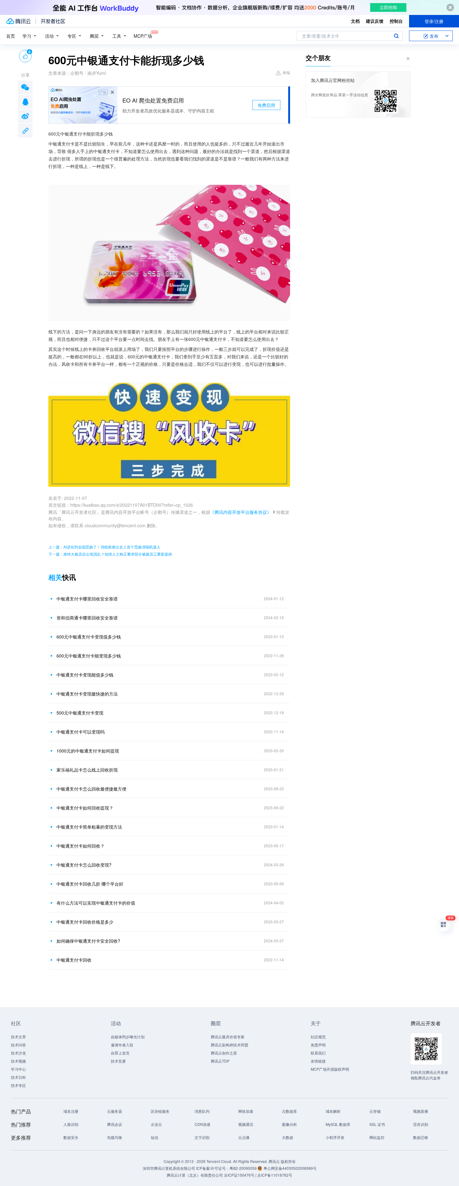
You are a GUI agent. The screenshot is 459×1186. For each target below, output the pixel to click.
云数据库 (289, 1111)
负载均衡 (114, 1137)
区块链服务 (160, 1111)
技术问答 (18, 1044)
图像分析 (289, 1124)
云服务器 (114, 1111)
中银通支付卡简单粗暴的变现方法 (89, 827)
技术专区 (18, 1085)
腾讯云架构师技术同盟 (229, 1044)
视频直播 (420, 1111)
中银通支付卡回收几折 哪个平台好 (90, 884)
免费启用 (266, 105)
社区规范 (318, 1036)
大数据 (287, 1137)
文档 (355, 21)
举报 (286, 72)
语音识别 (420, 1124)
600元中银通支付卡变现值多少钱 (89, 637)
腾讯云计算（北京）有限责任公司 (195, 1175)
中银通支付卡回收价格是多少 (85, 922)
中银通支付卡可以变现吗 (81, 732)
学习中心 (18, 1069)
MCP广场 (143, 36)
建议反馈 (374, 21)
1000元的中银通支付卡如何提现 (88, 751)
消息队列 (202, 1111)
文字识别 (202, 1137)
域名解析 (333, 1111)
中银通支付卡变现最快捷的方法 (87, 694)
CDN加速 (202, 1124)
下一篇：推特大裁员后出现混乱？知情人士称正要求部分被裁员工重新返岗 (110, 554)
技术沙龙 (18, 1052)
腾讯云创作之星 (224, 1052)
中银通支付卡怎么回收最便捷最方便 (91, 789)
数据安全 (70, 1137)
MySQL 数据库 (338, 1124)
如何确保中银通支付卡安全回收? (88, 941)
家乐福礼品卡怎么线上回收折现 (87, 770)
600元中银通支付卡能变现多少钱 (89, 656)
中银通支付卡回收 (74, 960)
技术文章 (18, 1036)
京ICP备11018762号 (274, 1175)
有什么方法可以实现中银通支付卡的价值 (96, 903)
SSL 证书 (377, 1124)
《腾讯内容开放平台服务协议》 (240, 512)
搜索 (396, 36)
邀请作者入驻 (122, 1044)
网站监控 (376, 1137)
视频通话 (245, 1124)
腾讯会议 (114, 1124)
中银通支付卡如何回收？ (81, 846)
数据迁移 (420, 1137)
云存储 (375, 1111)
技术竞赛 (118, 1061)
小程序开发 (335, 1137)
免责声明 (318, 1044)
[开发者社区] (53, 21)
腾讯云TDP (220, 1061)
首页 (10, 36)
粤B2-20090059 (244, 1168)
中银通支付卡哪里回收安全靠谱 (87, 598)
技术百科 (18, 1077)
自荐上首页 (120, 1052)
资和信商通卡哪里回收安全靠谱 (87, 618)
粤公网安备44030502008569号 (290, 1168)
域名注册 (70, 1111)
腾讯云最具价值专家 (227, 1036)
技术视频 (18, 1061)
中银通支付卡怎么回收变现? (84, 865)
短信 (154, 1137)
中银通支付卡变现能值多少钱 (85, 675)
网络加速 (245, 1111)
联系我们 (318, 1052)
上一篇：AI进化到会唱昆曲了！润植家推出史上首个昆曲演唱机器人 (104, 546)
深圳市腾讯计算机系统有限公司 (169, 1168)
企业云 (156, 1124)
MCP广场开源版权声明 (330, 1069)
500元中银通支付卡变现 (80, 713)
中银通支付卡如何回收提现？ (85, 808)
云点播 (243, 1137)
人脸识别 (70, 1124)
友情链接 (318, 1061)
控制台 (396, 21)
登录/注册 (434, 21)
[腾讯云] (18, 21)
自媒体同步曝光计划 (128, 1036)
